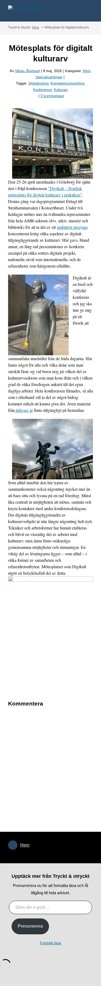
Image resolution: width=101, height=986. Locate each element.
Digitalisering (38, 83)
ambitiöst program (72, 227)
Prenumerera (30, 926)
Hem (24, 845)
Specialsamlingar (49, 77)
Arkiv (86, 71)
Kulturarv (61, 90)
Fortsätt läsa (50, 943)
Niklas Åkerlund (27, 71)
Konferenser (42, 90)
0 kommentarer (52, 96)
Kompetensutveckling (67, 83)
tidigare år (24, 410)
